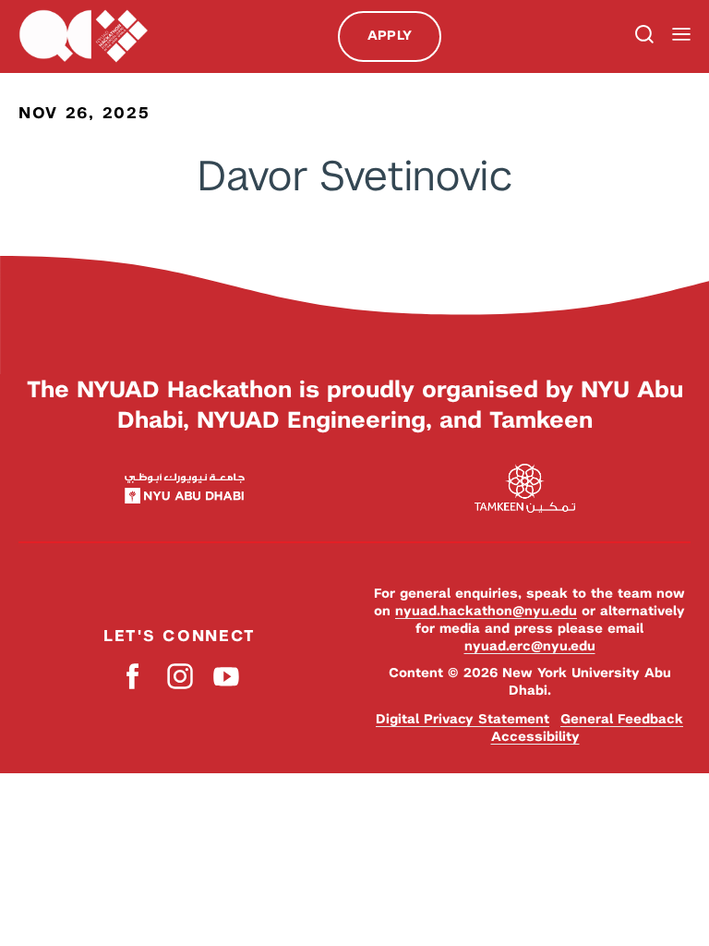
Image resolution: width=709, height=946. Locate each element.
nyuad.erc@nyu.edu (529, 645)
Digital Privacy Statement (462, 718)
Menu (681, 34)
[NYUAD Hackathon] (83, 36)
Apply (389, 35)
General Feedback (621, 718)
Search (642, 36)
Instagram (179, 677)
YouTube (226, 677)
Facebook (133, 677)
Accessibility (535, 736)
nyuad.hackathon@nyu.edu (486, 610)
